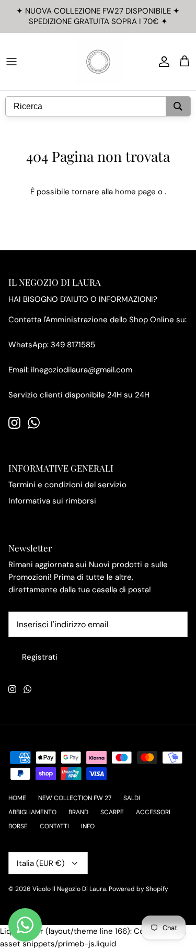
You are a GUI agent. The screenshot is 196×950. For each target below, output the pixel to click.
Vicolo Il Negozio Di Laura (69, 889)
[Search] (178, 106)
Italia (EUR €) (41, 863)
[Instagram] (14, 423)
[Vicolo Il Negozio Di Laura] (98, 61)
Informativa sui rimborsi (52, 501)
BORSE (18, 826)
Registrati (39, 657)
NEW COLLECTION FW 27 (74, 798)
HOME (17, 798)
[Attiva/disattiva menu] (11, 61)
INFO (88, 826)
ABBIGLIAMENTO (32, 812)
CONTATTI (54, 826)
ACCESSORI (153, 812)
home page (135, 191)
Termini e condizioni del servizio (67, 484)
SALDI (131, 798)
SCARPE (112, 812)
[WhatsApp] (34, 423)
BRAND (78, 812)
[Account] (161, 61)
